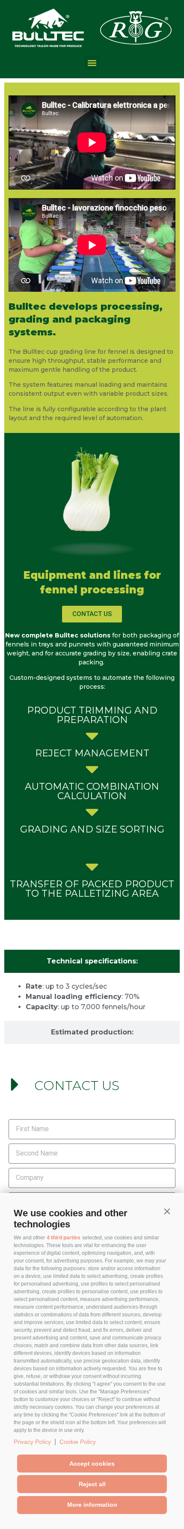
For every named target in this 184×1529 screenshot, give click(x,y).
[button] (166, 1211)
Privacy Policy (32, 1441)
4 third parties (63, 1238)
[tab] (92, 961)
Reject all (92, 1484)
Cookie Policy (77, 1441)
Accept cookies (92, 1463)
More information (92, 1504)
